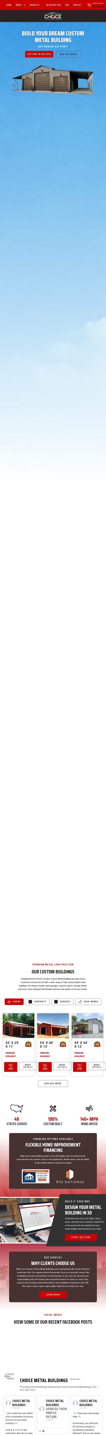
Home (9, 5)
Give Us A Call (98, 3)
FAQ (67, 5)
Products (34, 5)
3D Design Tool (53, 5)
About (19, 5)
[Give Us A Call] (89, 5)
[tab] (14, 1001)
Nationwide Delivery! (53, 46)
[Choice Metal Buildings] (11, 1376)
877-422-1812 (99, 6)
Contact (77, 5)
